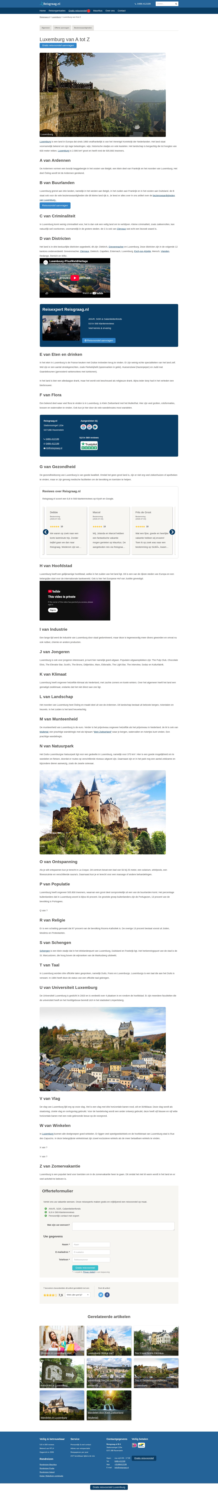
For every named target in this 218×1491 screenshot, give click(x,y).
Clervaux (121, 229)
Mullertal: (44, 732)
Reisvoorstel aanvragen (55, 205)
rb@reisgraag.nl (54, 448)
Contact (122, 10)
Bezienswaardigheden (83, 28)
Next (172, 532)
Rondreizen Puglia (47, 1468)
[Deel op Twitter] (100, 1294)
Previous (45, 532)
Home (43, 10)
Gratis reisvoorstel (79, 10)
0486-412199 (144, 4)
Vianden (165, 251)
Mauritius (97, 10)
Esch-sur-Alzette (142, 251)
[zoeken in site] (176, 4)
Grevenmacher (116, 247)
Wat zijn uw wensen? (58, 1225)
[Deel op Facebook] (107, 1294)
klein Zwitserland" (103, 732)
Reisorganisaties (57, 10)
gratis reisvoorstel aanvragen (58, 45)
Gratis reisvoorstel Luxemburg (109, 1487)
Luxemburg (45, 141)
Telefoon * (64, 1259)
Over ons (110, 10)
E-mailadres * (62, 1252)
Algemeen (46, 28)
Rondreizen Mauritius (48, 1464)
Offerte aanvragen (62, 28)
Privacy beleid (89, 1272)
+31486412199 (121, 1464)
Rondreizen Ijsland (47, 1472)
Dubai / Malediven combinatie (51, 1476)
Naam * (66, 1244)
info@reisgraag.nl (122, 1468)
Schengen (45, 951)
